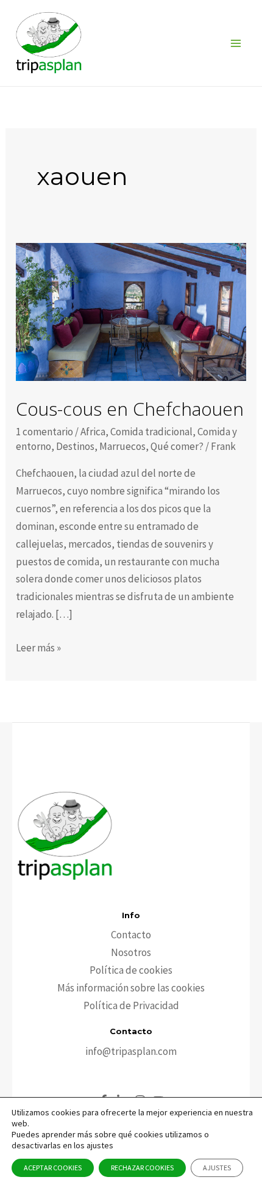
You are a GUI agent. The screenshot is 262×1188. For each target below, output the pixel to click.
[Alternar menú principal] (236, 43)
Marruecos (122, 446)
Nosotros (131, 952)
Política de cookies (131, 970)
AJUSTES (217, 1167)
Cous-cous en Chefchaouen (130, 408)
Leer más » (38, 648)
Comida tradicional (151, 431)
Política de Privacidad (131, 1005)
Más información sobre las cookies (131, 987)
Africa (92, 431)
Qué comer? (177, 446)
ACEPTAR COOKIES (53, 1167)
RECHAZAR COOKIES (142, 1167)
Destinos (75, 446)
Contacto (131, 934)
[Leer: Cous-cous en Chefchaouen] (131, 310)
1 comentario (44, 431)
